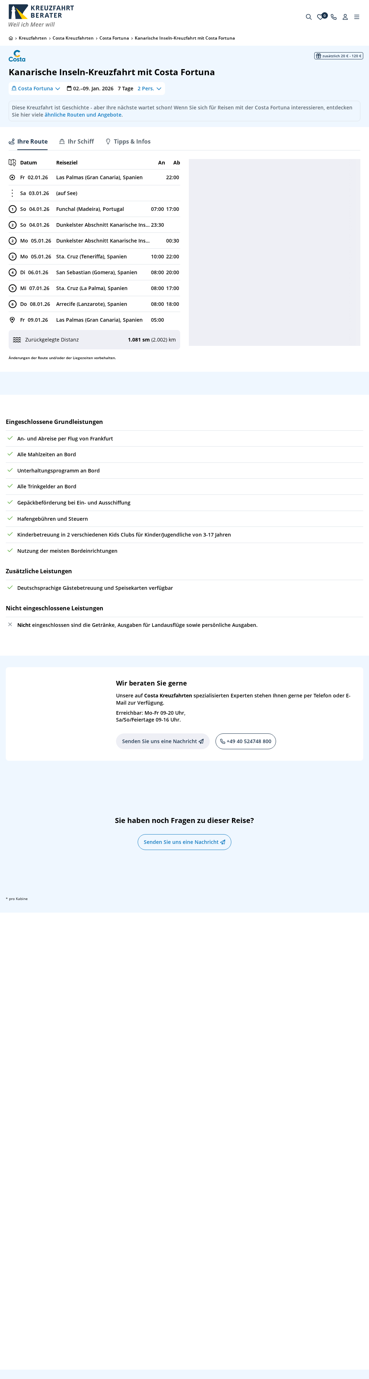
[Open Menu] (356, 17)
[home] (11, 38)
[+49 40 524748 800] (333, 17)
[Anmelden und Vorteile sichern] (345, 17)
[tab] (28, 141)
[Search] (308, 17)
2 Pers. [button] (146, 88)
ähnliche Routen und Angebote (83, 114)
